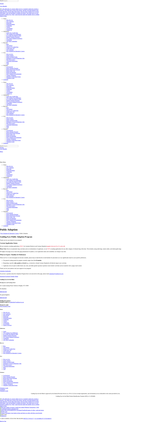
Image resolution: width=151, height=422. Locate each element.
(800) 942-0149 (3, 291)
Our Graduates (10, 50)
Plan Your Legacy (10, 59)
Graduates (5, 79)
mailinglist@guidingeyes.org (17, 302)
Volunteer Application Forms (13, 76)
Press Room (6, 315)
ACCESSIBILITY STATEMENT (43, 418)
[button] (75, 162)
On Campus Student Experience (14, 38)
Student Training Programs (13, 37)
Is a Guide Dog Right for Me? (13, 35)
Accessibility (9, 28)
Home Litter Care (10, 71)
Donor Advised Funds (11, 57)
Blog (7, 44)
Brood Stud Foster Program (13, 69)
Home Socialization (11, 72)
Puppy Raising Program (12, 68)
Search (1, 0)
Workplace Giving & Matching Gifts (15, 58)
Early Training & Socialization (13, 74)
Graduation (9, 40)
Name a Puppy (10, 55)
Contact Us (9, 30)
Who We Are (9, 20)
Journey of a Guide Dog (12, 47)
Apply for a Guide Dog (12, 33)
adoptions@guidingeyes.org (56, 273)
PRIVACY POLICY (28, 418)
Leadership (9, 25)
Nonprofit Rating (10, 24)
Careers (8, 27)
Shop (7, 62)
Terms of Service (7, 325)
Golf (7, 64)
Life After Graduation (11, 41)
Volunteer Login (10, 78)
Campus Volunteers (11, 75)
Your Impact (9, 45)
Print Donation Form (5, 306)
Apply (4, 331)
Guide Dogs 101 (10, 48)
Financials (8, 23)
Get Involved (9, 67)
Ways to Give (9, 54)
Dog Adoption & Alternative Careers (15, 51)
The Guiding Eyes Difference (13, 34)
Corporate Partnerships (12, 61)
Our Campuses (10, 21)
